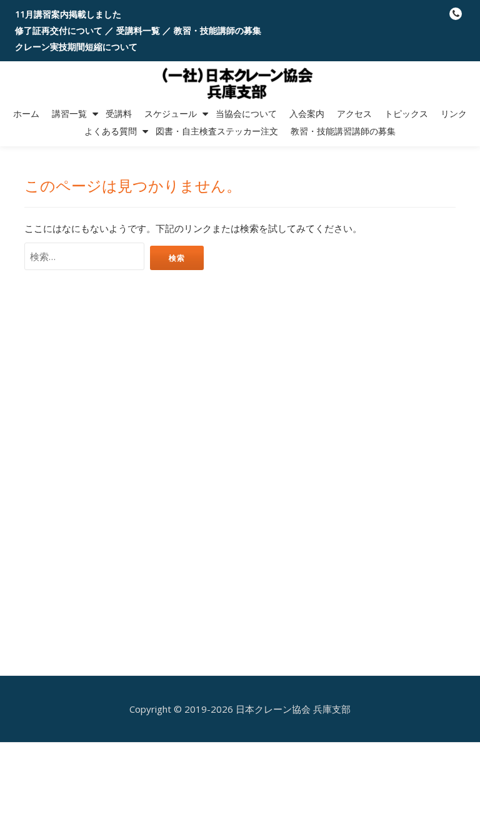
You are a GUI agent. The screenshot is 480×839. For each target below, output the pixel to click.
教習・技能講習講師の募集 (343, 131)
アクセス (354, 114)
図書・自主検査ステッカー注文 (217, 131)
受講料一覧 (138, 30)
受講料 (119, 114)
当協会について (246, 114)
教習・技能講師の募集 (217, 30)
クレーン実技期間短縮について (76, 47)
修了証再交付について (58, 30)
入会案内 (306, 114)
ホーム (26, 114)
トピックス (406, 114)
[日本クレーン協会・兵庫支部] (240, 83)
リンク (454, 114)
